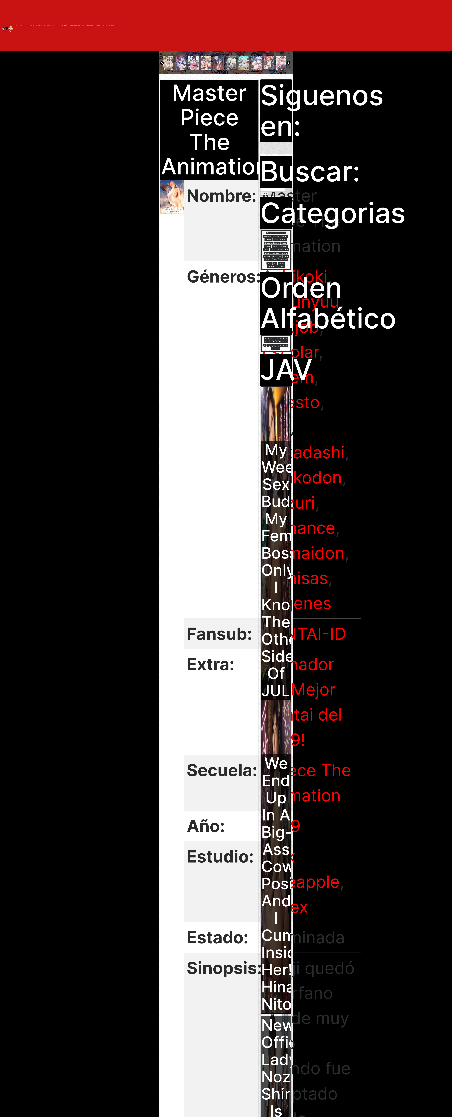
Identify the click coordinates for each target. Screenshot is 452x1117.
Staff (23, 25)
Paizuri (286, 256)
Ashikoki (295, 276)
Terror (269, 263)
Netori (274, 256)
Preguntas (113, 25)
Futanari (275, 246)
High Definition (44, 25)
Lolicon (267, 253)
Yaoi (282, 266)
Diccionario (90, 25)
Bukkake (276, 236)
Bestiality (284, 236)
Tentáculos (283, 260)
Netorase (267, 256)
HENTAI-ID (304, 634)
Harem (266, 250)
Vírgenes (281, 263)
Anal (275, 233)
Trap (274, 263)
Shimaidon (303, 553)
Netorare (284, 253)
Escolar (284, 243)
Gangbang (283, 246)
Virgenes (296, 603)
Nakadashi (303, 452)
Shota (275, 260)
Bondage (268, 239)
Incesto (280, 250)
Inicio (16, 25)
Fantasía (267, 246)
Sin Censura (31, 25)
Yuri (277, 266)
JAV (98, 25)
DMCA (104, 25)
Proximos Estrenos (60, 25)
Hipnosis (273, 250)
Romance (298, 527)
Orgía (279, 256)
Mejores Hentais (77, 25)
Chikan (276, 239)
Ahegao (269, 233)
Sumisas (295, 578)
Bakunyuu (300, 301)
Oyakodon (302, 477)
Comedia (283, 239)
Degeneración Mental (272, 243)
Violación (271, 266)
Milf (286, 250)
